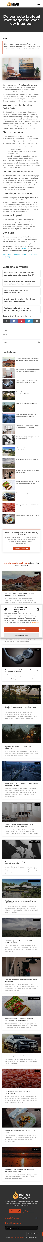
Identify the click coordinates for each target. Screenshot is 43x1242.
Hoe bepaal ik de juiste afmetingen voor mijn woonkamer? (21, 300)
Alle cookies (21, 629)
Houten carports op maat (24, 493)
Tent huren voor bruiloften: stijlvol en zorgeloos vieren (18, 941)
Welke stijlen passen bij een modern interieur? (21, 291)
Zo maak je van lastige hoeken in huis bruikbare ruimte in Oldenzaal (19, 825)
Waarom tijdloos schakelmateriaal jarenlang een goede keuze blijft (21, 671)
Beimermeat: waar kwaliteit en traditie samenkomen (19, 1092)
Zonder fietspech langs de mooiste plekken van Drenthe (21, 708)
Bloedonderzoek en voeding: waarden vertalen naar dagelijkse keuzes (19, 1019)
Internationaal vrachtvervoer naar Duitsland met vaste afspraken (21, 784)
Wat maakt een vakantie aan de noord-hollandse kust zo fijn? (19, 1170)
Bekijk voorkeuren (21, 635)
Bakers (25, 248)
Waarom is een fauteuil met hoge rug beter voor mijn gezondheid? (21, 273)
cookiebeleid (35, 622)
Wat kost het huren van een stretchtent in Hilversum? (20, 902)
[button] (38, 609)
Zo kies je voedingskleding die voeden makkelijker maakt (19, 863)
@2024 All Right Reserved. (21, 1237)
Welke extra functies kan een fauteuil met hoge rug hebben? (21, 309)
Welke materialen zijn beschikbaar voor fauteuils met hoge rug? (21, 282)
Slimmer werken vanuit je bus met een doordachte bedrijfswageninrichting (19, 594)
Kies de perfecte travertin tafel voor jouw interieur (20, 1131)
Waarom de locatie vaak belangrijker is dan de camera (21, 980)
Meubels (5, 38)
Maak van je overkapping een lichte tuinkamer (18, 747)
